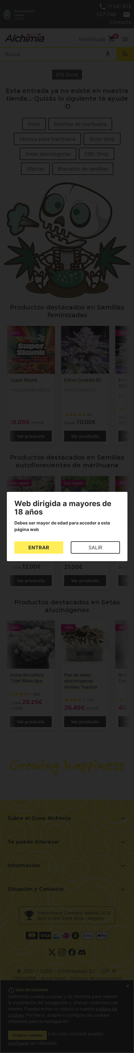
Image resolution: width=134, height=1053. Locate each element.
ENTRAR (38, 547)
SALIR (95, 547)
